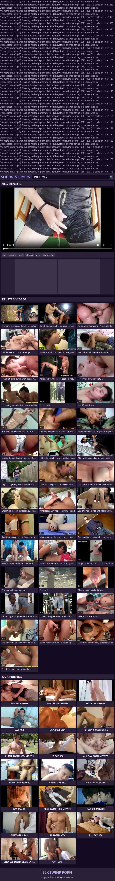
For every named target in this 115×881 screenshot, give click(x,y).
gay (4, 255)
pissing (12, 255)
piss (21, 255)
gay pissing (48, 255)
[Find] (111, 177)
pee (38, 255)
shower (29, 255)
